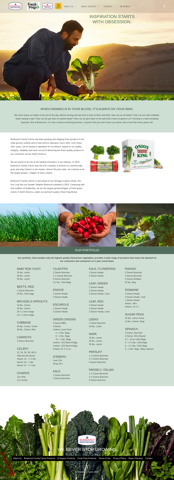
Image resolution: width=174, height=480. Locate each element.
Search (126, 6)
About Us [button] (68, 6)
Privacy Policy (119, 458)
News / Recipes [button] (88, 6)
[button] (46, 5)
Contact (148, 458)
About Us (17, 458)
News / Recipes (136, 458)
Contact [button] (108, 6)
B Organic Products (66, 458)
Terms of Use (105, 458)
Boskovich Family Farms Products (39, 458)
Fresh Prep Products (87, 458)
